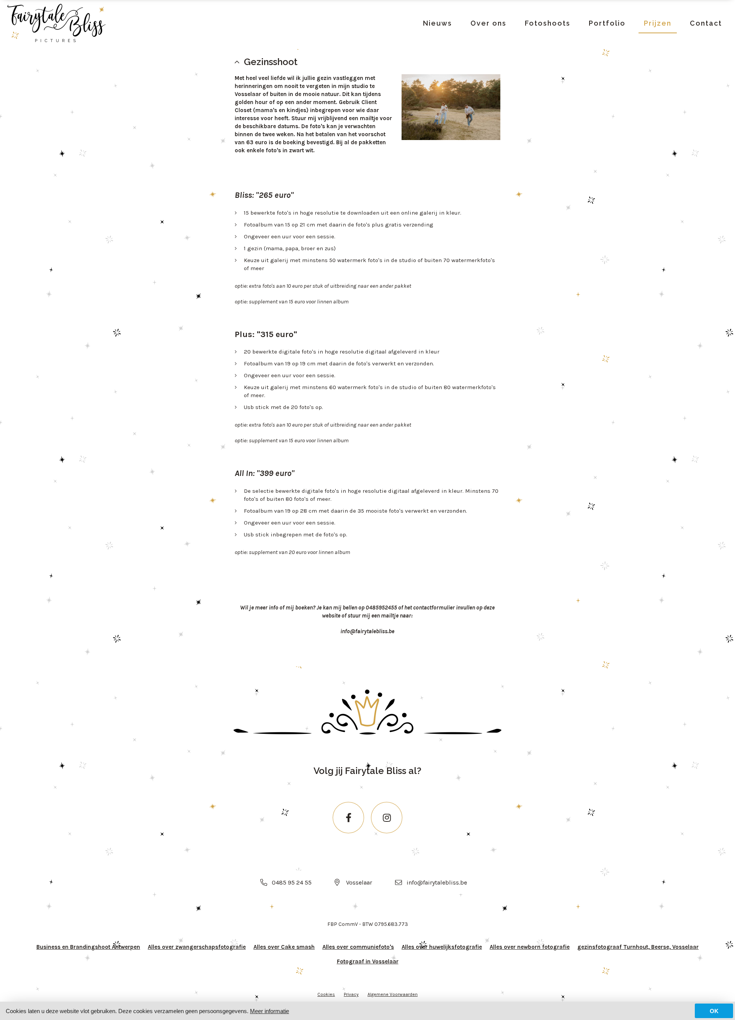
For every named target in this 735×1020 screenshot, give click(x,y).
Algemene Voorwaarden (393, 994)
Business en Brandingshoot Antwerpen (88, 946)
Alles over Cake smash (284, 946)
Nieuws (437, 23)
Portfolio (607, 23)
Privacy (351, 994)
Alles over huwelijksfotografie (442, 946)
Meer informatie (269, 1011)
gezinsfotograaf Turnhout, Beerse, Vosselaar (638, 946)
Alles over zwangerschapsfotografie (197, 946)
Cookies (326, 994)
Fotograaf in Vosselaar (368, 961)
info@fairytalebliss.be (437, 882)
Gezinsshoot (270, 61)
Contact (706, 23)
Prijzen (657, 23)
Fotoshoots (547, 23)
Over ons (488, 23)
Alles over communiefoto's (358, 946)
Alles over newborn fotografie (530, 946)
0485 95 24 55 (292, 882)
